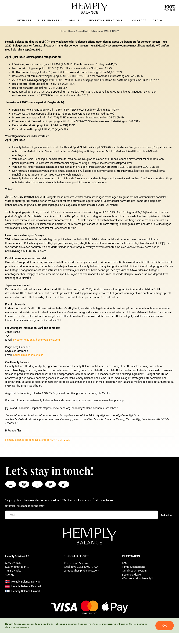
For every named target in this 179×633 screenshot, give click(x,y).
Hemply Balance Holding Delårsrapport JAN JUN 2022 (37, 439)
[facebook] (37, 484)
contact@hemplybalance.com (81, 570)
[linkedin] (63, 484)
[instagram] (24, 484)
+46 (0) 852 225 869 (76, 563)
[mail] (10, 484)
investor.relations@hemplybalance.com (36, 339)
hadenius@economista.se (28, 354)
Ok (164, 625)
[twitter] (50, 484)
